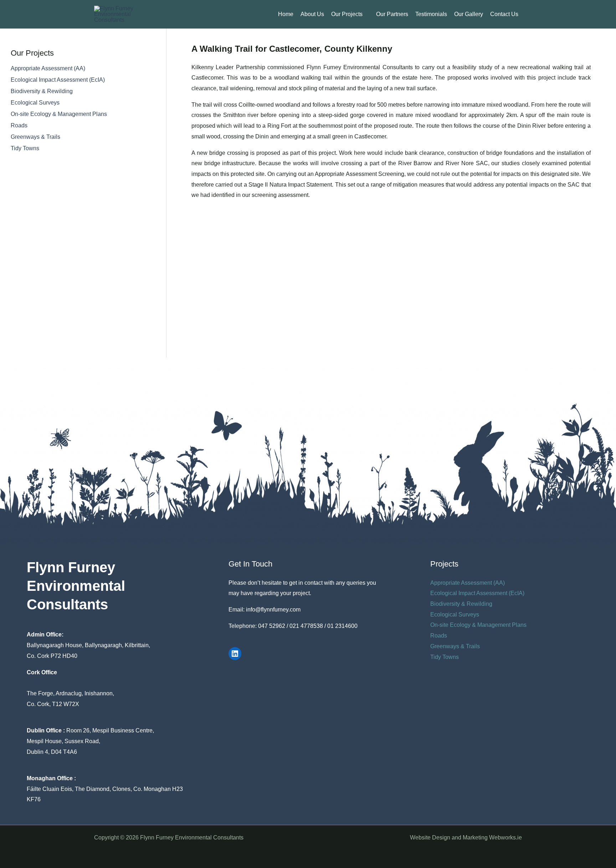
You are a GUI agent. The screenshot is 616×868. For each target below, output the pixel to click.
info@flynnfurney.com (273, 609)
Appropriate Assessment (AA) (48, 68)
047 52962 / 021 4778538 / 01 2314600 (308, 626)
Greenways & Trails (35, 137)
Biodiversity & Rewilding (42, 91)
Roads (19, 125)
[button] (366, 14)
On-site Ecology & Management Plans (59, 114)
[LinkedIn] (235, 653)
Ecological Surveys (35, 103)
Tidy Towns (25, 148)
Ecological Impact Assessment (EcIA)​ (58, 80)
